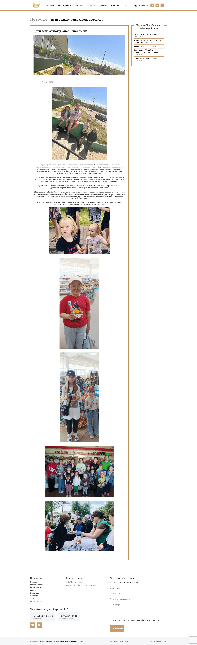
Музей (92, 5)
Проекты (103, 5)
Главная (50, 5)
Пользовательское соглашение (116, 641)
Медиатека (80, 5)
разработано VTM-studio (158, 641)
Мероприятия (64, 5)
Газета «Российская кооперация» (80, 585)
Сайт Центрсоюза (73, 581)
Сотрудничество (140, 5)
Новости (115, 5)
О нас (125, 5)
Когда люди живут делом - (146, 59)
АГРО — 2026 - (145, 46)
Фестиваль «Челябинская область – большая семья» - (146, 52)
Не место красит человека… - (147, 35)
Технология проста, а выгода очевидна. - (147, 41)
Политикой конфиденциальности (143, 620)
